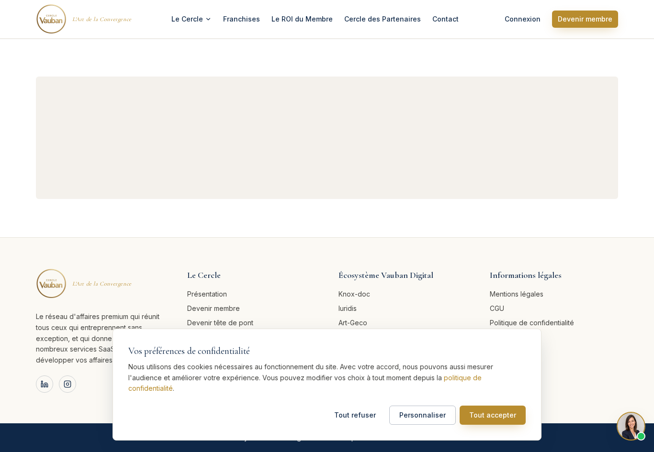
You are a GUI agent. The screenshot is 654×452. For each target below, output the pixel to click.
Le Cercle (187, 19)
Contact (445, 19)
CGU (497, 308)
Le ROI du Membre (302, 19)
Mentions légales (516, 294)
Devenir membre (585, 19)
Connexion (523, 19)
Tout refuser (355, 415)
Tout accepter (492, 415)
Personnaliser (422, 415)
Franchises (241, 19)
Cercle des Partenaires (382, 19)
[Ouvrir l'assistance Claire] (631, 427)
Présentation (207, 294)
